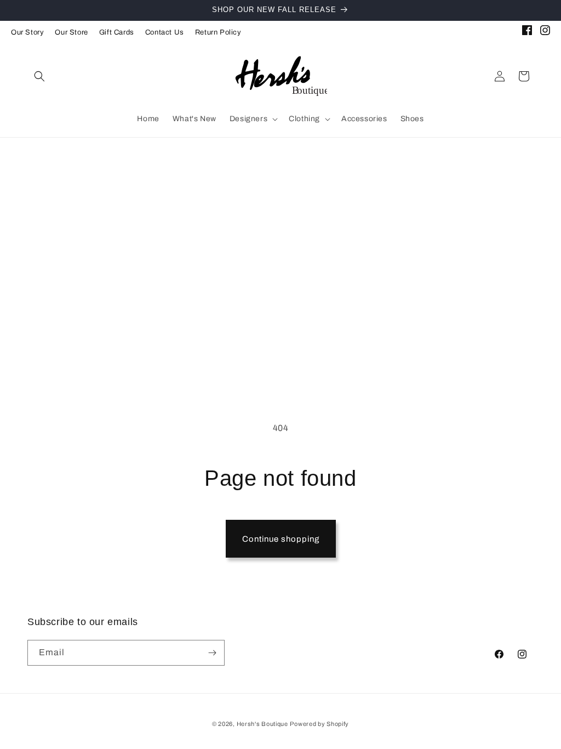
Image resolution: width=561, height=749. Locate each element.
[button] (39, 76)
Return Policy (218, 32)
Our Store (71, 32)
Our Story (27, 32)
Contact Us (164, 32)
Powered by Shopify (319, 723)
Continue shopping (280, 539)
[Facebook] (527, 32)
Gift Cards (116, 32)
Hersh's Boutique (262, 723)
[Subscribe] (212, 653)
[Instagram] (545, 32)
